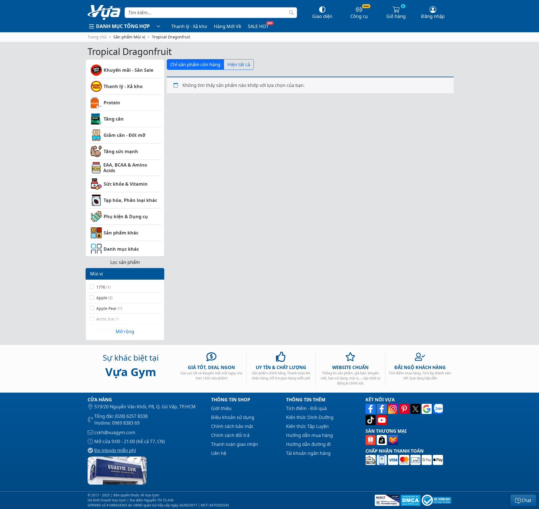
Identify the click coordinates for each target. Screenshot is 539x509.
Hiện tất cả (238, 64)
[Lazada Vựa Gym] (393, 440)
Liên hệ (218, 453)
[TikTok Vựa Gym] (371, 420)
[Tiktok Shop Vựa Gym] (382, 440)
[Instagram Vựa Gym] (393, 409)
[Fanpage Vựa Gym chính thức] (371, 409)
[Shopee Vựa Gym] (371, 440)
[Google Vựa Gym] (427, 409)
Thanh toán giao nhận (234, 444)
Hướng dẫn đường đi (308, 444)
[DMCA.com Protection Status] (410, 500)
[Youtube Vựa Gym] (382, 420)
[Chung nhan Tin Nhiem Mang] (386, 500)
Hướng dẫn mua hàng (309, 435)
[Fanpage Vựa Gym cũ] (382, 409)
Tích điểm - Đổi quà (306, 408)
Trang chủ (97, 37)
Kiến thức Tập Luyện (307, 426)
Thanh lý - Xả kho (189, 26)
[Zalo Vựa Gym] (438, 409)
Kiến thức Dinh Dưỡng (310, 417)
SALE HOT (258, 26)
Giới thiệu (221, 408)
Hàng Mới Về (227, 26)
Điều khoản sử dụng (232, 417)
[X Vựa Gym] (416, 409)
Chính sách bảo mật (232, 426)
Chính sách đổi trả (230, 435)
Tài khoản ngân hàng (308, 453)
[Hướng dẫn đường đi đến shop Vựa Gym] (117, 470)
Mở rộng (125, 331)
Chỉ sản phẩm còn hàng (195, 64)
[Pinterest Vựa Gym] (404, 409)
